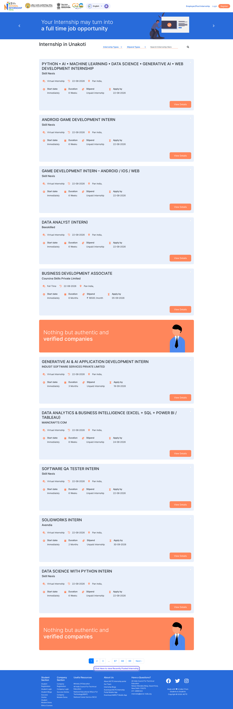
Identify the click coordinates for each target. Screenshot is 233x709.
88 (122, 661)
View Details (180, 104)
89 (130, 661)
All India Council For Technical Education (85, 688)
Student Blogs (46, 692)
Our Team (107, 684)
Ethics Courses (46, 705)
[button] (19, 25)
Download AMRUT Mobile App (115, 695)
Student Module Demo (46, 701)
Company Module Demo (62, 696)
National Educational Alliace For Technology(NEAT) (86, 693)
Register (224, 6)
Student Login (46, 689)
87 (115, 661)
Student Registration (45, 685)
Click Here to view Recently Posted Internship (116, 668)
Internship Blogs (110, 687)
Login (214, 6)
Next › (139, 661)
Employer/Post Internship (198, 6)
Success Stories (44, 696)
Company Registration (61, 685)
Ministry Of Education (82, 684)
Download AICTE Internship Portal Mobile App (114, 691)
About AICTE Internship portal (115, 681)
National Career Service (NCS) (85, 697)
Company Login (63, 689)
